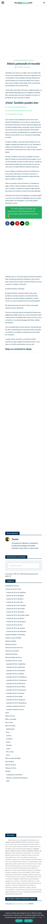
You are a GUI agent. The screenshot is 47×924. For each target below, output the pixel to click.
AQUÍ (31, 864)
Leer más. (28, 921)
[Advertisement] (23, 31)
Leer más (39, 917)
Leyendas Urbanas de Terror (23, 60)
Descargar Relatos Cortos (20, 904)
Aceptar (19, 921)
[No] (44, 917)
